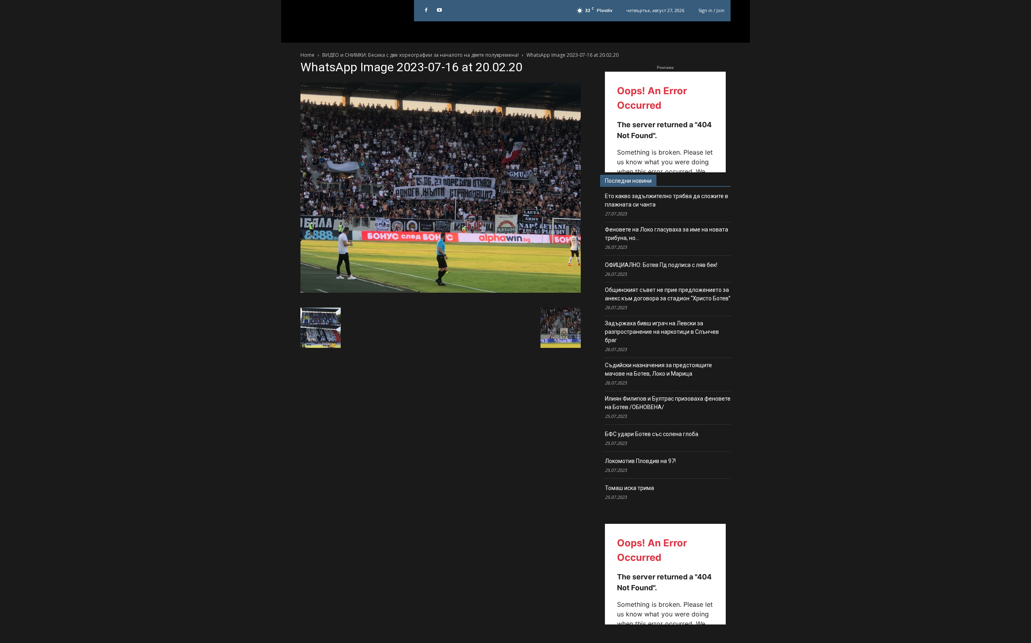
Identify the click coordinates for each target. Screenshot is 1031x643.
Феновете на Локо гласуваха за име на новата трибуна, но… (666, 233)
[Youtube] (439, 10)
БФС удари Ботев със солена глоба (651, 434)
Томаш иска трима (629, 488)
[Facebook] (426, 10)
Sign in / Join (711, 10)
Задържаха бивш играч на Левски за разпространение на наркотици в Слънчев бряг (662, 331)
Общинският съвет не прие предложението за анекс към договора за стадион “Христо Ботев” (668, 294)
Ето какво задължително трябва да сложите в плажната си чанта (666, 200)
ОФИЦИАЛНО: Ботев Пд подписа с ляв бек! (661, 265)
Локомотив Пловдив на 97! (640, 461)
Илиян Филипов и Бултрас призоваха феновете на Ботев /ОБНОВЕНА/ (668, 402)
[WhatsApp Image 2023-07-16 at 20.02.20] (440, 290)
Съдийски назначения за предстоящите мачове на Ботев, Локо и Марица (658, 369)
